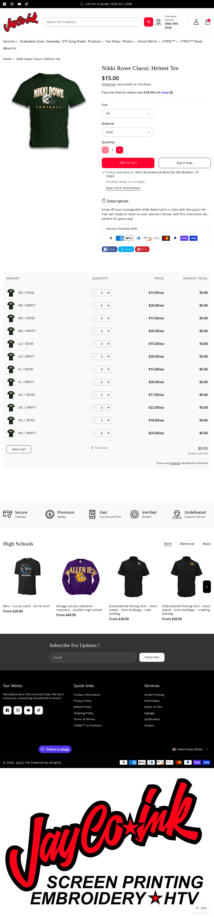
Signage (149, 713)
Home (7, 59)
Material (108, 124)
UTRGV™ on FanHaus (88, 725)
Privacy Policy (83, 701)
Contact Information (87, 695)
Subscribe (152, 657)
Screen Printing (154, 695)
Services (151, 685)
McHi (168, 544)
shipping (174, 463)
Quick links (84, 685)
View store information (123, 188)
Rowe (207, 544)
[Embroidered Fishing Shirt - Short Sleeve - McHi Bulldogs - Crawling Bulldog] (186, 576)
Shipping (109, 84)
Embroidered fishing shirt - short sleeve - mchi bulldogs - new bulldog (133, 610)
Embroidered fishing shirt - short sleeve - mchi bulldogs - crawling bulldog (186, 610)
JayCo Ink (23, 763)
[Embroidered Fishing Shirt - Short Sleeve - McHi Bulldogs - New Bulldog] (133, 576)
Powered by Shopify (46, 763)
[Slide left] (7, 586)
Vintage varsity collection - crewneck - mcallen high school (79, 608)
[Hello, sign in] (196, 22)
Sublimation (152, 719)
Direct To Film (153, 707)
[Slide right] (207, 586)
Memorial (187, 544)
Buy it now (184, 163)
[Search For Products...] (148, 22)
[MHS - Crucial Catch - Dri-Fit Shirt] (27, 576)
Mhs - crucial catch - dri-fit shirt (26, 606)
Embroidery (152, 701)
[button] (207, 22)
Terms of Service (84, 719)
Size (105, 105)
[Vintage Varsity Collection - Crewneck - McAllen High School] (80, 576)
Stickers (149, 725)
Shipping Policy (84, 713)
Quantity (108, 142)
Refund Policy (83, 707)
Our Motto (13, 685)
